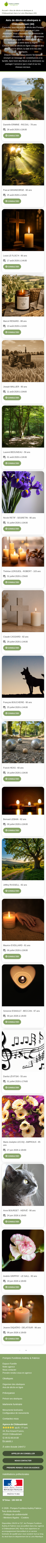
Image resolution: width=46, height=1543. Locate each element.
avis (24, 1428)
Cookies (25, 1518)
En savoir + (8, 1441)
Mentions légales (11, 1518)
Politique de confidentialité (16, 1514)
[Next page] (25, 1350)
